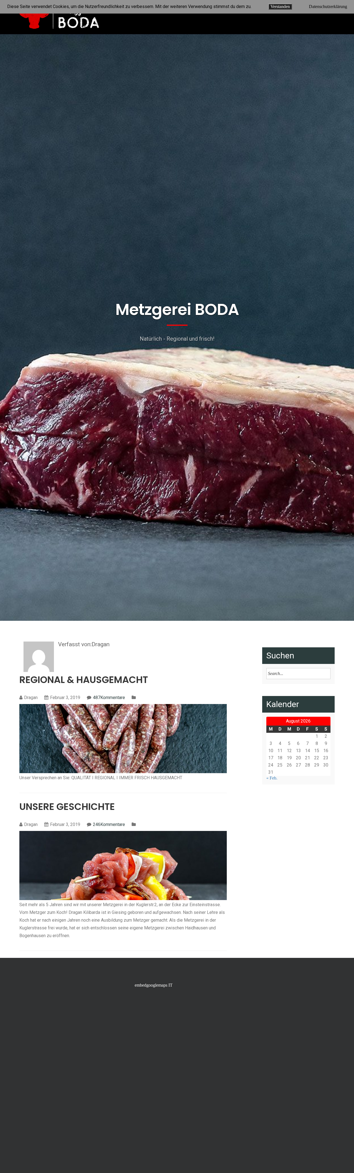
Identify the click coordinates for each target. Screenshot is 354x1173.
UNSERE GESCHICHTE (67, 806)
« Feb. (271, 778)
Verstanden (280, 6)
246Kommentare (109, 824)
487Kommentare (109, 697)
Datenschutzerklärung (328, 6)
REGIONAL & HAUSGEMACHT (83, 679)
